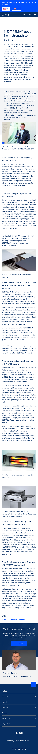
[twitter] (22, 749)
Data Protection (24, 740)
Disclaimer (10, 740)
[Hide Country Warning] (35, 3)
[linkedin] (19, 749)
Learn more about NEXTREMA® (13, 619)
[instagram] (16, 749)
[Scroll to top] (33, 684)
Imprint (17, 740)
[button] (19, 691)
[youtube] (25, 749)
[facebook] (13, 749)
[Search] (24, 14)
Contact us (19, 643)
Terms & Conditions (19, 742)
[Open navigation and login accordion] (30, 14)
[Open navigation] (35, 14)
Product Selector (11, 24)
